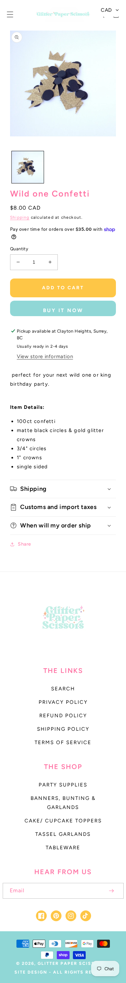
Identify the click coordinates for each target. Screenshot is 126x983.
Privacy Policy (63, 702)
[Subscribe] (111, 891)
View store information (45, 356)
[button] (10, 14)
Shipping (20, 217)
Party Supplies (63, 785)
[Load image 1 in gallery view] (28, 167)
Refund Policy (63, 716)
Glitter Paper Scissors (72, 963)
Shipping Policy (63, 729)
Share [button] (24, 544)
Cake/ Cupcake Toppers (63, 821)
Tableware (63, 848)
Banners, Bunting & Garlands (63, 802)
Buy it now (63, 310)
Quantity (19, 248)
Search (63, 689)
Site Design (30, 972)
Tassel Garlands (63, 834)
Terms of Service (63, 742)
